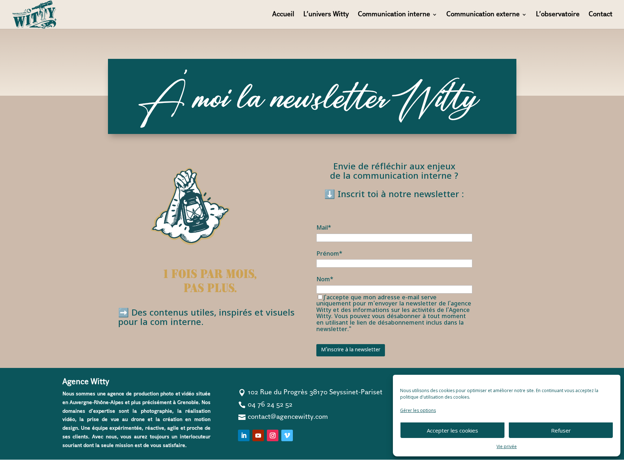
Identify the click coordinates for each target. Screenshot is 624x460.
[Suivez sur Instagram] (272, 435)
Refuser (561, 430)
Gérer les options (418, 410)
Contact (600, 15)
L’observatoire (558, 15)
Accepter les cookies (452, 430)
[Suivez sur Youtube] (258, 435)
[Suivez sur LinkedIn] (244, 435)
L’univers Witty (326, 15)
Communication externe (483, 15)
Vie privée (507, 446)
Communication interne (394, 15)
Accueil (283, 15)
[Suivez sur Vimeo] (287, 435)
